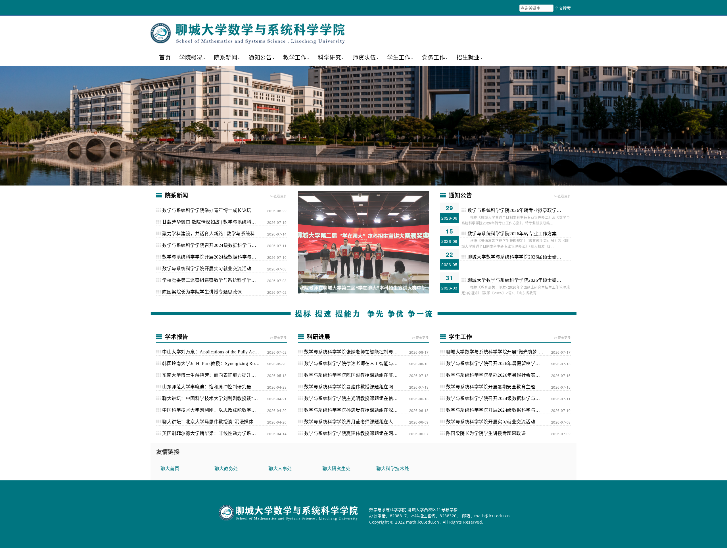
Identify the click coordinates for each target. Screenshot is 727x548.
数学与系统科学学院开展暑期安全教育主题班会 (494, 386)
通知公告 (260, 57)
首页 (165, 57)
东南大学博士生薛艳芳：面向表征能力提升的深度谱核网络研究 (214, 375)
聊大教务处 (226, 468)
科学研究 (329, 57)
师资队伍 (364, 57)
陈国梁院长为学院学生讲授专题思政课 (201, 291)
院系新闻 (225, 57)
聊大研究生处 (336, 468)
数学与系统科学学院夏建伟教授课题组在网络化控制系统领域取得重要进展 (356, 433)
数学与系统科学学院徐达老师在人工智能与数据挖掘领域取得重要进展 (356, 363)
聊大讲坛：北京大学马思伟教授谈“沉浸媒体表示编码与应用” (214, 421)
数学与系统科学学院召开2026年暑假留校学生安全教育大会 (498, 363)
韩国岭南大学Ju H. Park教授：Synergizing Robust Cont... (214, 363)
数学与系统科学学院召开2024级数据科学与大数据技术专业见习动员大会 (214, 245)
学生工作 (398, 57)
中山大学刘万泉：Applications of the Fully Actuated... (214, 351)
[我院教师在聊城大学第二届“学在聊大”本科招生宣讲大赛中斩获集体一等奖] (363, 242)
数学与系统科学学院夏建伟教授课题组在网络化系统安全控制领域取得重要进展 (356, 386)
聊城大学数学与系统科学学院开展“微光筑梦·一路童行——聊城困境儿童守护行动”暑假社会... (498, 351)
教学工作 (294, 57)
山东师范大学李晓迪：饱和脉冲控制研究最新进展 (213, 386)
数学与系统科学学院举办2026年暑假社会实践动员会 (498, 375)
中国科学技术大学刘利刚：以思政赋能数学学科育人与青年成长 (214, 410)
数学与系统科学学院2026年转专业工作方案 (511, 233)
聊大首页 (169, 468)
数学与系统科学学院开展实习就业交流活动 (206, 268)
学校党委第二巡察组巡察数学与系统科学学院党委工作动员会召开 (214, 280)
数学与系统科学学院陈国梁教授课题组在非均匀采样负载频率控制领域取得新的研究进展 (356, 375)
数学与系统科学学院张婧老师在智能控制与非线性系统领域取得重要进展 (356, 351)
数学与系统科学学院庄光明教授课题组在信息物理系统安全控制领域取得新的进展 (356, 398)
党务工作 (433, 57)
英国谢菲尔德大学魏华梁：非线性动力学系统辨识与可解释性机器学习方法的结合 (214, 433)
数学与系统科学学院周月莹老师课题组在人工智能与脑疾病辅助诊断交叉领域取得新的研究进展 (356, 421)
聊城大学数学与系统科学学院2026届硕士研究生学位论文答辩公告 (518, 257)
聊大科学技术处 (392, 468)
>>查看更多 (278, 196)
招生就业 (468, 57)
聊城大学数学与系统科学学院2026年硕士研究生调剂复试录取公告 (518, 280)
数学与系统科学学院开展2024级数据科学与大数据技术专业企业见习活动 (214, 257)
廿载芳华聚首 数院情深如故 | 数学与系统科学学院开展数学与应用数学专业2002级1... (214, 222)
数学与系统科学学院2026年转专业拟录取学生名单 (518, 210)
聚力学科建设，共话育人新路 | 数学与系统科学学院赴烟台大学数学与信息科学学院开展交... (214, 233)
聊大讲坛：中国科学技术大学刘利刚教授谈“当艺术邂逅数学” (214, 398)
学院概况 (190, 57)
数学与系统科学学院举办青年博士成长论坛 (206, 210)
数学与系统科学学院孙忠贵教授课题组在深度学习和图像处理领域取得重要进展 (356, 410)
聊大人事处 (280, 468)
